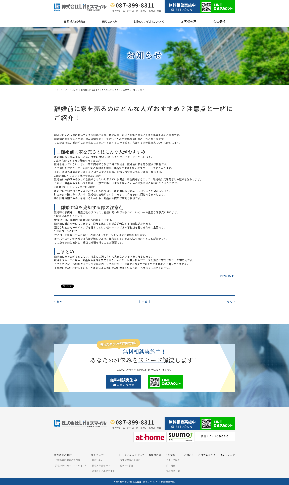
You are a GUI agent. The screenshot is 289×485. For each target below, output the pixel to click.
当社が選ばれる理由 (130, 460)
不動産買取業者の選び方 (67, 460)
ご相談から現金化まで (103, 470)
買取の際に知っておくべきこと (71, 465)
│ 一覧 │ (144, 302)
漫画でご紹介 (126, 465)
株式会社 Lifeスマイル (144, 481)
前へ (59, 302)
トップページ (60, 89)
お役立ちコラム (207, 455)
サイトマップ (227, 455)
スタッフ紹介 (173, 460)
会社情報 (219, 21)
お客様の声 (188, 21)
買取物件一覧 (173, 470)
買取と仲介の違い (101, 465)
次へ (229, 302)
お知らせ (74, 89)
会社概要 (170, 465)
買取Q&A (97, 460)
